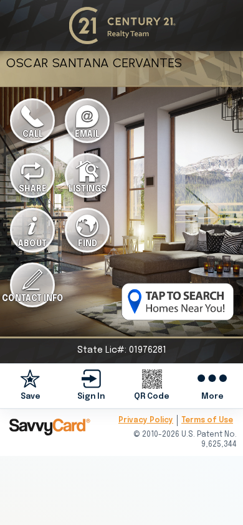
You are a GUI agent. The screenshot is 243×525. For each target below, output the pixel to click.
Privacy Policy (145, 420)
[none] (30, 385)
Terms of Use (207, 420)
